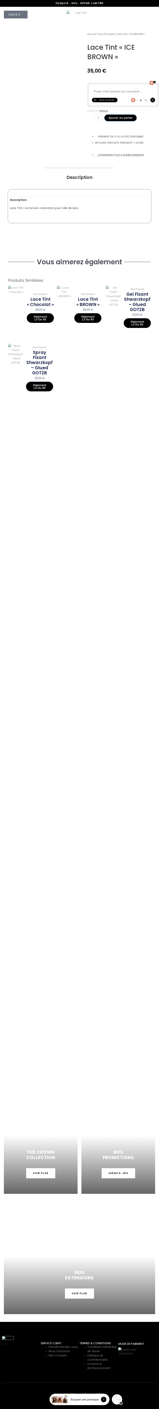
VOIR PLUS (40, 1173)
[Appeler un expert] (145, 100)
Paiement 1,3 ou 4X (40, 318)
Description (18, 200)
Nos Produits (106, 34)
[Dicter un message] (140, 100)
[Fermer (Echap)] (154, 4)
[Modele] (134, 100)
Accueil (91, 34)
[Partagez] (146, 4)
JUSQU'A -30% (118, 1173)
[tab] (18, 200)
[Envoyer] (152, 100)
